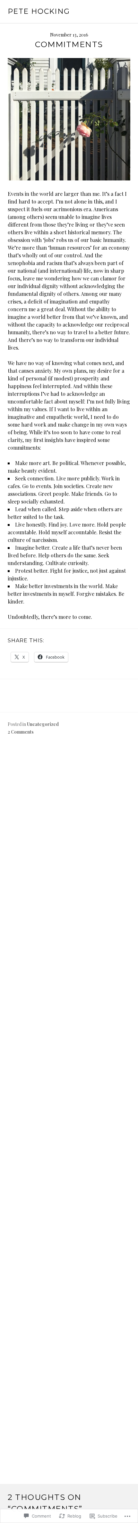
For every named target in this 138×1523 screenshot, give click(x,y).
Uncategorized (43, 724)
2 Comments (21, 732)
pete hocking (39, 11)
